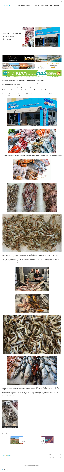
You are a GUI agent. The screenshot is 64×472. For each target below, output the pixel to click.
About (9, 1)
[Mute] (15, 427)
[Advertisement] (32, 16)
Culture (46, 5)
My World (28, 5)
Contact (4, 1)
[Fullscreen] (16, 427)
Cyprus (22, 5)
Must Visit (40, 5)
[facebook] (60, 457)
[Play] (3, 427)
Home (19, 5)
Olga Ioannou (4, 41)
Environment (57, 5)
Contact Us (52, 457)
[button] (61, 5)
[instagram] (61, 1)
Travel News (34, 5)
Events (51, 5)
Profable (38, 465)
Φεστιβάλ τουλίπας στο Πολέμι (24, 440)
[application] (10, 414)
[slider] (9, 427)
